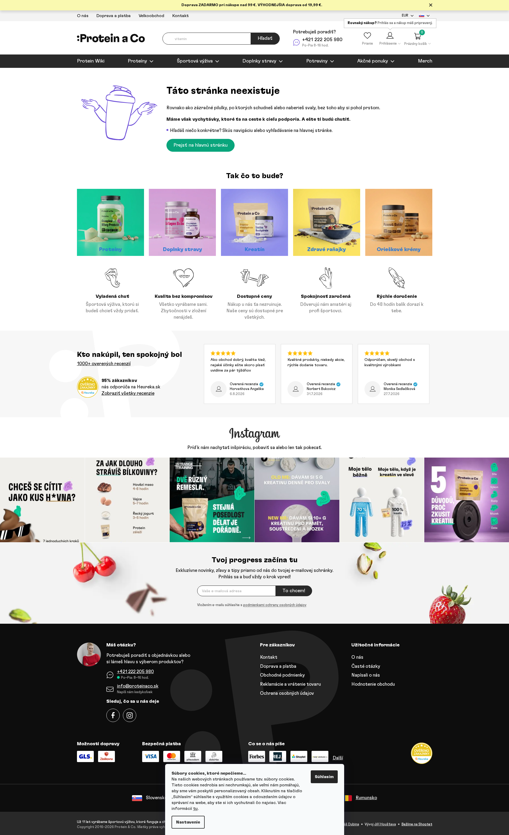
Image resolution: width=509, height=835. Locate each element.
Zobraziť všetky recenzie (128, 393)
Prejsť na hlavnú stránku (200, 145)
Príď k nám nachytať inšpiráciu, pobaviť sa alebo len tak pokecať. (254, 447)
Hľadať (265, 38)
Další (338, 758)
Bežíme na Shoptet (417, 824)
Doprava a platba (113, 16)
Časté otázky (365, 666)
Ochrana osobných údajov (287, 693)
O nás (82, 16)
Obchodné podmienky (282, 675)
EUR (405, 15)
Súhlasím (324, 777)
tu (195, 808)
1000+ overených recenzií (104, 363)
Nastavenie (188, 822)
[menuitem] (91, 61)
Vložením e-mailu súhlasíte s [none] (251, 605)
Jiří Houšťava (385, 824)
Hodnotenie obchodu (373, 684)
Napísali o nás (365, 675)
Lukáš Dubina (348, 824)
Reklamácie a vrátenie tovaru (290, 684)
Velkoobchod (151, 16)
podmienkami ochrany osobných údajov (274, 605)
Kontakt (180, 16)
